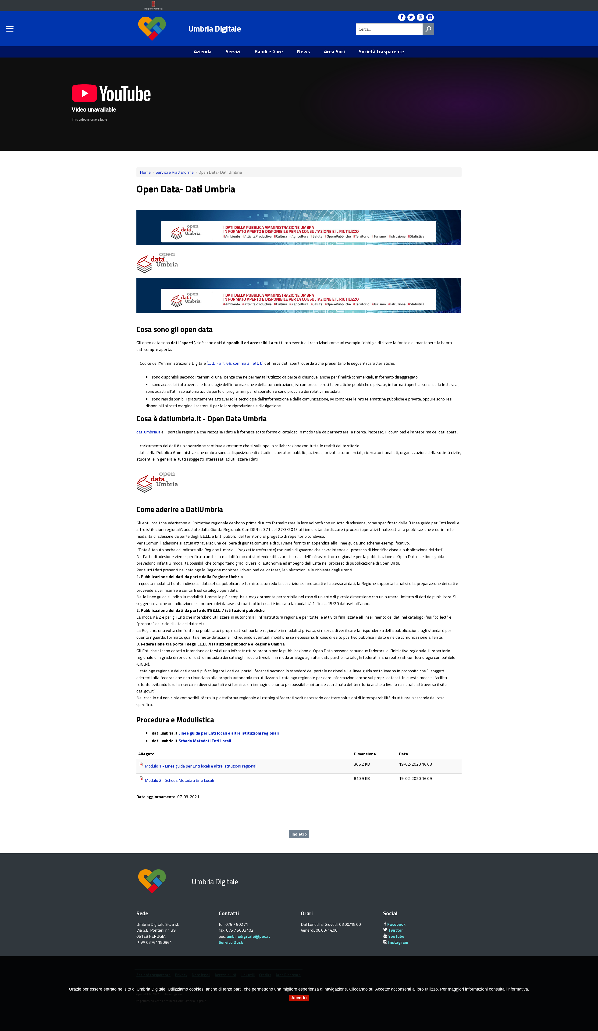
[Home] (152, 29)
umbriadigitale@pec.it (248, 936)
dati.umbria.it (148, 432)
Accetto (299, 997)
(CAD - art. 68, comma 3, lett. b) (235, 363)
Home (145, 172)
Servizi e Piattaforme (175, 172)
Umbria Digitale (214, 28)
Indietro (299, 834)
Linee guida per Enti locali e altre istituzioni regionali (228, 733)
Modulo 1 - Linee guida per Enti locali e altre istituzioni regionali (201, 766)
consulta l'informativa (508, 989)
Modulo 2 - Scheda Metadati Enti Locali (179, 780)
